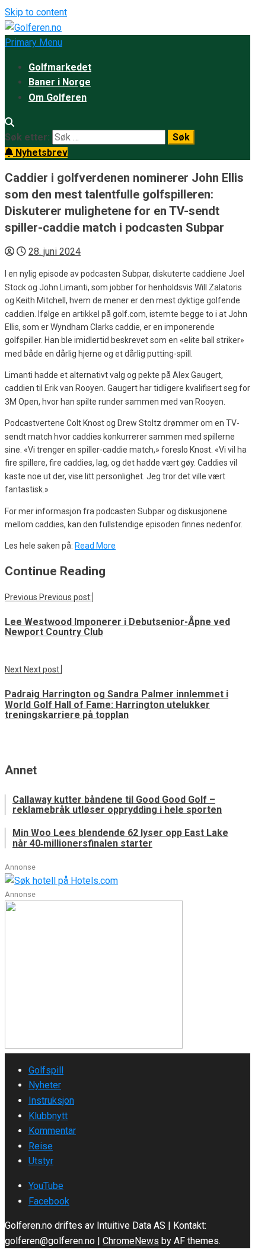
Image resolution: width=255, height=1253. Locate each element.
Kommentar (52, 1130)
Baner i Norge (59, 82)
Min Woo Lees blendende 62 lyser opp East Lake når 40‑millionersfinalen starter (120, 838)
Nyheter (44, 1085)
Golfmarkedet (59, 67)
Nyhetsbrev (40, 152)
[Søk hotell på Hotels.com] (61, 880)
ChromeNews (131, 1240)
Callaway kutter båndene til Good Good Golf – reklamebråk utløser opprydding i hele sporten (117, 805)
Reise (40, 1146)
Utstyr (40, 1161)
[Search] (9, 122)
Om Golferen (57, 97)
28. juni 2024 (54, 251)
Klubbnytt (48, 1115)
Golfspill (45, 1070)
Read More (95, 545)
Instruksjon (51, 1100)
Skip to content (36, 12)
